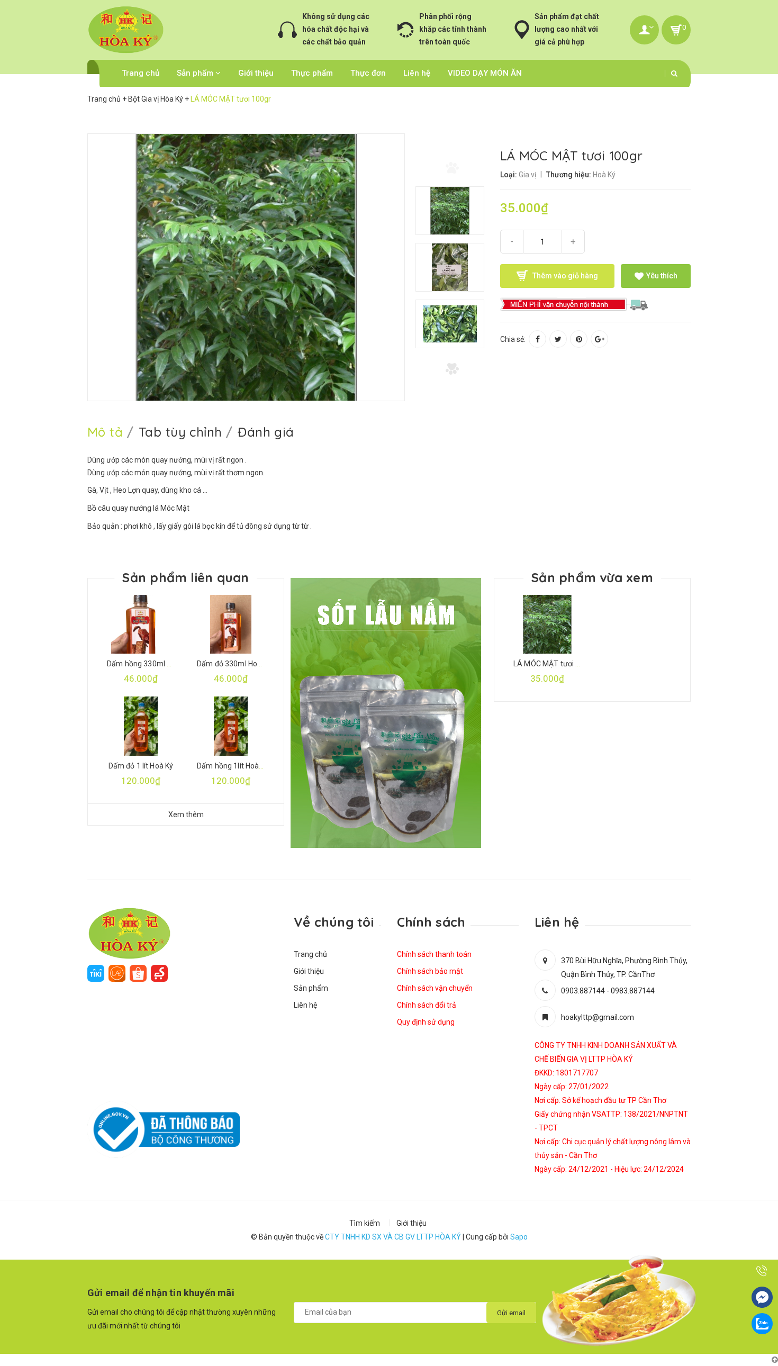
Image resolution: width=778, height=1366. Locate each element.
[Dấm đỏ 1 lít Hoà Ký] (140, 725)
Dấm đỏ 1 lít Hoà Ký (141, 766)
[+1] (599, 339)
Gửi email (511, 1313)
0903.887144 (583, 991)
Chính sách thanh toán (434, 954)
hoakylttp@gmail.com (597, 1017)
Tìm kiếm (364, 1223)
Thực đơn (368, 73)
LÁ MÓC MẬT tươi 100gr (554, 663)
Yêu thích (661, 276)
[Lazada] (116, 972)
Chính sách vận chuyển (435, 988)
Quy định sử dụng (426, 1022)
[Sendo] (159, 972)
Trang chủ (140, 73)
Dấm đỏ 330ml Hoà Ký (234, 663)
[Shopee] (138, 972)
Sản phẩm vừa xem (592, 577)
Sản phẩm (196, 73)
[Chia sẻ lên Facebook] (537, 339)
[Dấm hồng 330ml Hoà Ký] (140, 624)
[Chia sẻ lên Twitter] (558, 339)
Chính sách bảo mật (430, 971)
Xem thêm (186, 814)
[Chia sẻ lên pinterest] (578, 339)
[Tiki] (95, 972)
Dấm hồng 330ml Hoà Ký (148, 663)
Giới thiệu (256, 73)
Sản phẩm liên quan (185, 577)
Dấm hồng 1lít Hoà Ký (233, 766)
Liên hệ (416, 73)
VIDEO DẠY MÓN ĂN (485, 73)
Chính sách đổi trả (426, 1005)
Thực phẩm (312, 73)
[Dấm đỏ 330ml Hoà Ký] (230, 624)
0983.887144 (633, 991)
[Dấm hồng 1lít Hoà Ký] (230, 725)
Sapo (519, 1237)
